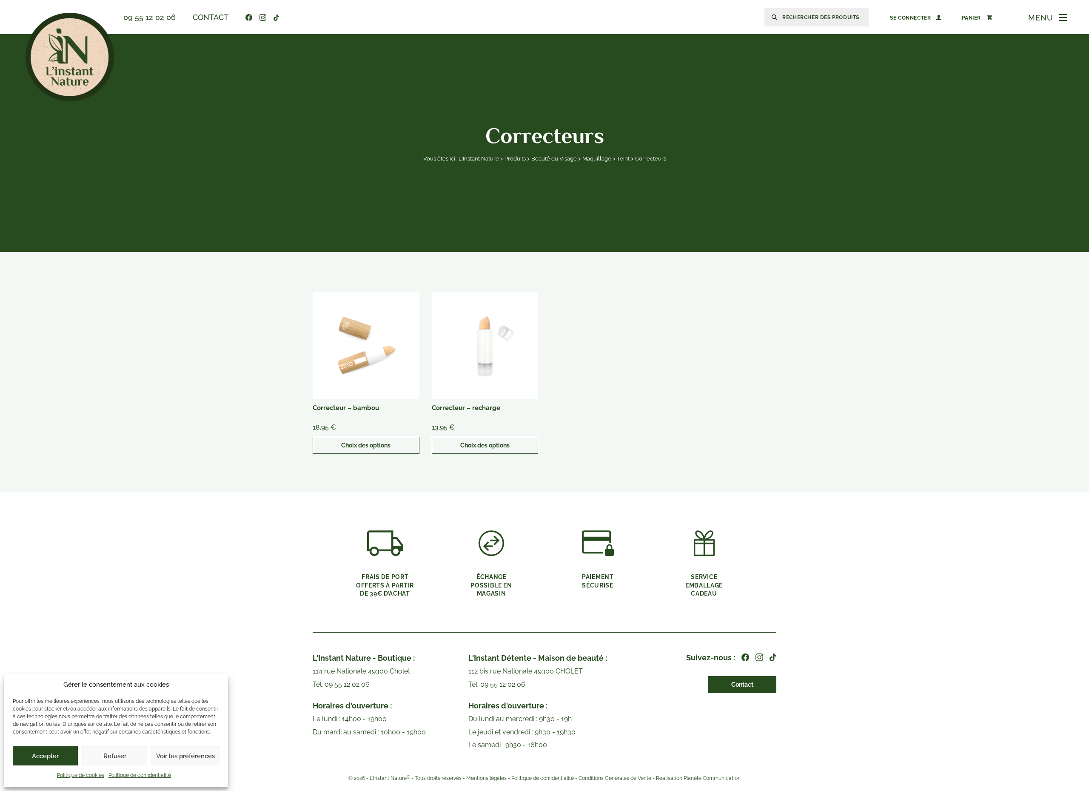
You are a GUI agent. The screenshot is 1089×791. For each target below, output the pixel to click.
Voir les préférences (185, 756)
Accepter (45, 756)
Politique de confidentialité (139, 775)
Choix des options (366, 445)
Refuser (114, 756)
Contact (210, 17)
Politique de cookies (80, 775)
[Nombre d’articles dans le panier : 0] (976, 17)
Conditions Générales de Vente (615, 778)
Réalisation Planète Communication (698, 778)
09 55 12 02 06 (149, 17)
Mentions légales (486, 778)
